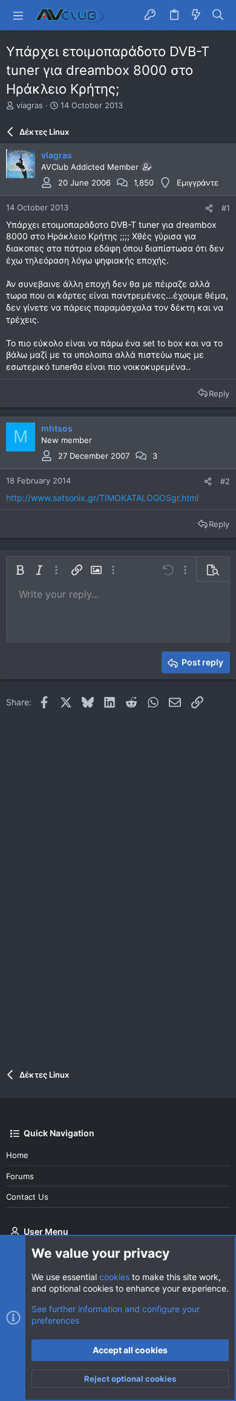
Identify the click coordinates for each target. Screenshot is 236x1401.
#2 (225, 481)
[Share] (209, 208)
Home (17, 1155)
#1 (225, 208)
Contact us (27, 1197)
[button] (18, 15)
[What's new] (196, 15)
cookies (114, 1277)
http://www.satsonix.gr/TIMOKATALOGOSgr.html (102, 498)
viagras (29, 105)
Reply (219, 393)
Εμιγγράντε (197, 182)
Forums (20, 1176)
